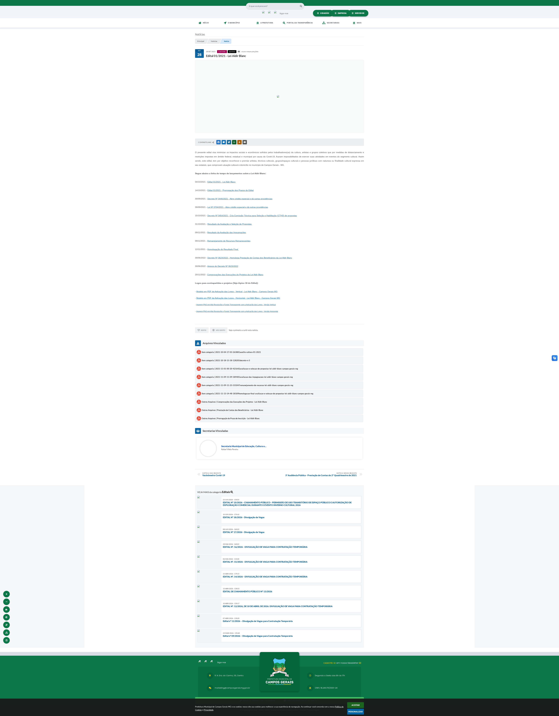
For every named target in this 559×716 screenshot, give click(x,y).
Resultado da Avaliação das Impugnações (226, 232)
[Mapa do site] (6, 632)
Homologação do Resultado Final (223, 249)
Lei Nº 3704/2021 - (237, 207)
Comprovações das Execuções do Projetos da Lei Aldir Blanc (235, 274)
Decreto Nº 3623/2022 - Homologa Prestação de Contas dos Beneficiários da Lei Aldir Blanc (249, 258)
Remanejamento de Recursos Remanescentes (228, 241)
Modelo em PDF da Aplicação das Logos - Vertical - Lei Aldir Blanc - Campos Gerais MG (236, 291)
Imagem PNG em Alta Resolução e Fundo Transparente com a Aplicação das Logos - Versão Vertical (236, 305)
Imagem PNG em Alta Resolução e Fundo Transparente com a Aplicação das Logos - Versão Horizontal (237, 311)
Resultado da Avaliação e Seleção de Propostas (229, 224)
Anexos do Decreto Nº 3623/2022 (222, 266)
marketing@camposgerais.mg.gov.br (232, 687)
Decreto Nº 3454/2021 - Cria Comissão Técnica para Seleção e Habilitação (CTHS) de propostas (252, 215)
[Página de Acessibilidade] (6, 640)
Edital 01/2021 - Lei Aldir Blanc (221, 182)
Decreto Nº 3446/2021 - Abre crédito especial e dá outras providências (239, 199)
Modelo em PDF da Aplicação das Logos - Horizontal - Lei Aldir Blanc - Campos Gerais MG (238, 298)
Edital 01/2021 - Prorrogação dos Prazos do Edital (230, 190)
